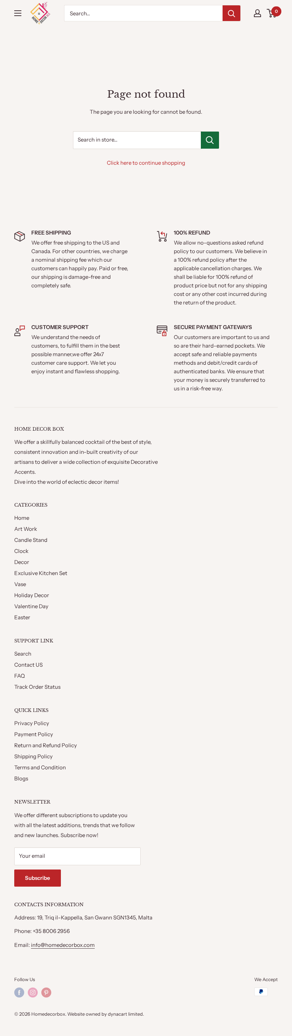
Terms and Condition (40, 767)
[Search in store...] (210, 140)
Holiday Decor (31, 595)
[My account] (257, 13)
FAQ (19, 675)
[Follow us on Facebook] (19, 992)
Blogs (21, 778)
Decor (21, 562)
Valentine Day (31, 606)
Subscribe (37, 878)
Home (21, 517)
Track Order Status (37, 686)
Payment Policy (33, 734)
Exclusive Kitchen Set (40, 573)
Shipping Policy (33, 756)
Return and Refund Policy (45, 745)
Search (22, 653)
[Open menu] (17, 13)
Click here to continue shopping (146, 162)
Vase (20, 584)
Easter (22, 617)
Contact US (28, 664)
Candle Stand (30, 540)
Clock (21, 551)
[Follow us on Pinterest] (46, 992)
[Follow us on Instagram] (33, 992)
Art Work (25, 528)
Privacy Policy (31, 723)
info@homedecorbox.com (63, 945)
